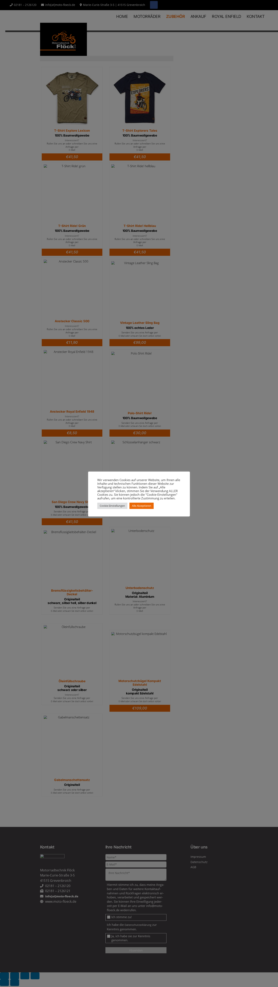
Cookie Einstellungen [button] (112, 506)
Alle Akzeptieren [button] (141, 506)
